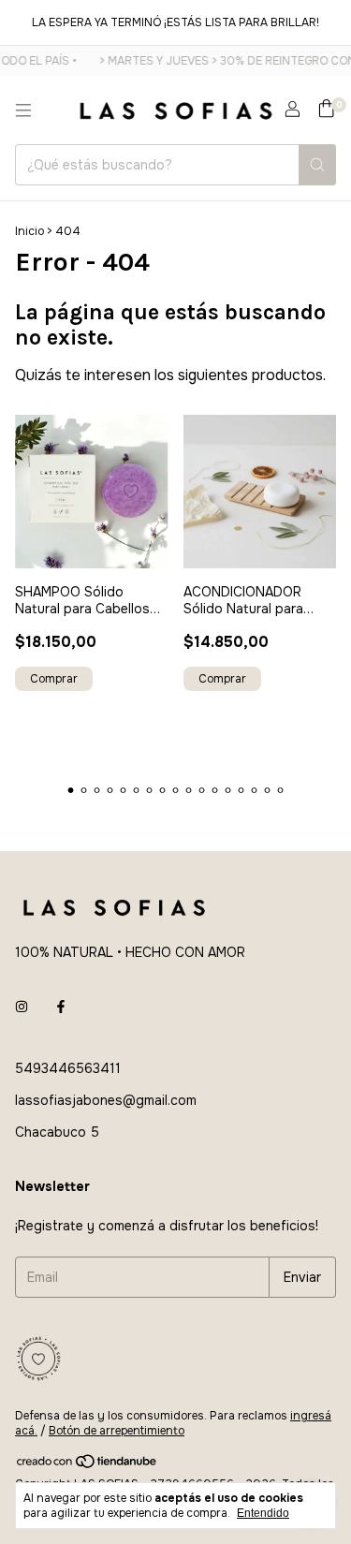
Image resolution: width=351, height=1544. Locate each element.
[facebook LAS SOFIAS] (60, 1006)
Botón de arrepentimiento (116, 1430)
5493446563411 (68, 1068)
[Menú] (23, 110)
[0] (326, 110)
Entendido (263, 1513)
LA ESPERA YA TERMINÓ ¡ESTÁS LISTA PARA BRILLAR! (175, 22)
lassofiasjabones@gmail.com (106, 1100)
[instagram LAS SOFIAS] (21, 1006)
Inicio (29, 231)
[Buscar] (317, 164)
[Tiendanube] (87, 1465)
